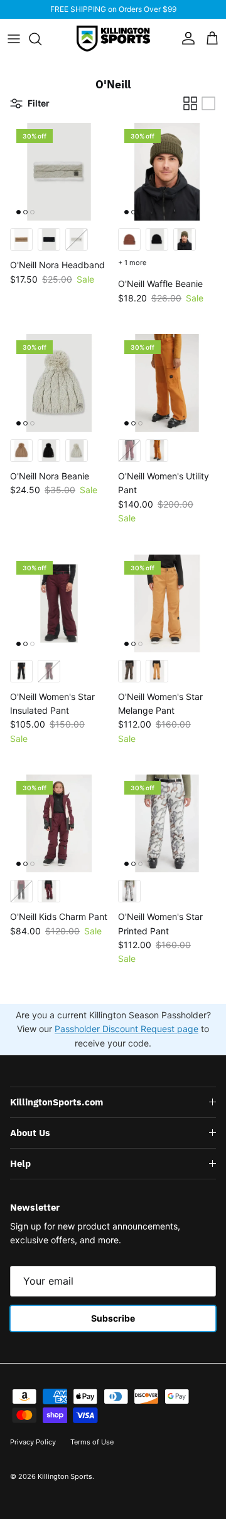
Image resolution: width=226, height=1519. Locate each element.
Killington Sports (65, 1476)
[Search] (41, 39)
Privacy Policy (33, 1442)
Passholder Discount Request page (126, 1028)
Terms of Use (92, 1442)
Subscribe (113, 1318)
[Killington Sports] (113, 38)
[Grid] (190, 103)
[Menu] (14, 39)
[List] (208, 103)
